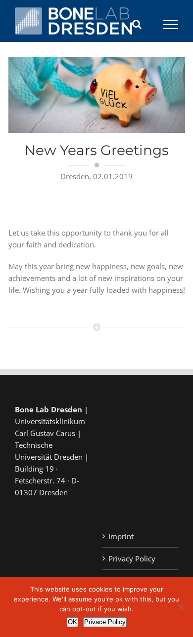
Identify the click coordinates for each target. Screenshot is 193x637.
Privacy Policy (131, 558)
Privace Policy (105, 622)
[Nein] (181, 607)
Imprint (121, 536)
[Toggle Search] (137, 24)
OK (72, 622)
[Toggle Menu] (171, 24)
